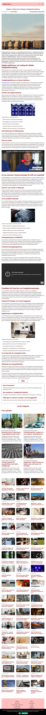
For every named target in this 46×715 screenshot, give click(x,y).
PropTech (4, 315)
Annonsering (31, 703)
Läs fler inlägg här (23, 406)
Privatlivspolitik (24, 713)
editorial (42, 11)
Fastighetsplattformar (6, 82)
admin (31, 428)
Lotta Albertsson (11, 428)
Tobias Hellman (14, 11)
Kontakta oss (31, 708)
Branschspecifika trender (35, 11)
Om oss (31, 704)
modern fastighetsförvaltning (38, 177)
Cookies (31, 706)
